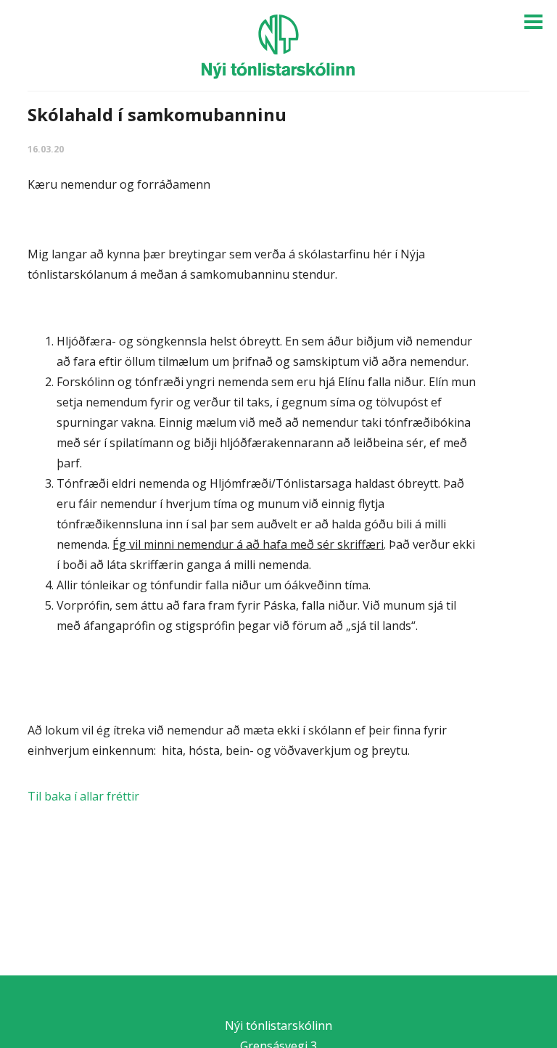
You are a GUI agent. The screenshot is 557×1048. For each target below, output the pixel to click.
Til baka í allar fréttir (83, 796)
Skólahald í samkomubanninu (157, 114)
